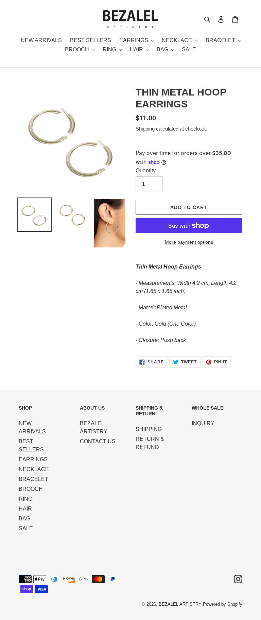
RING (25, 499)
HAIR (25, 509)
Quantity (146, 170)
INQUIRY (203, 423)
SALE (26, 528)
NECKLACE (34, 469)
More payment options (189, 242)
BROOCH (31, 489)
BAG (24, 518)
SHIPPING (149, 429)
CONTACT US (98, 441)
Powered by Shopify (222, 604)
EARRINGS (33, 459)
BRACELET (33, 479)
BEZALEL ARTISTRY (180, 604)
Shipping (145, 129)
